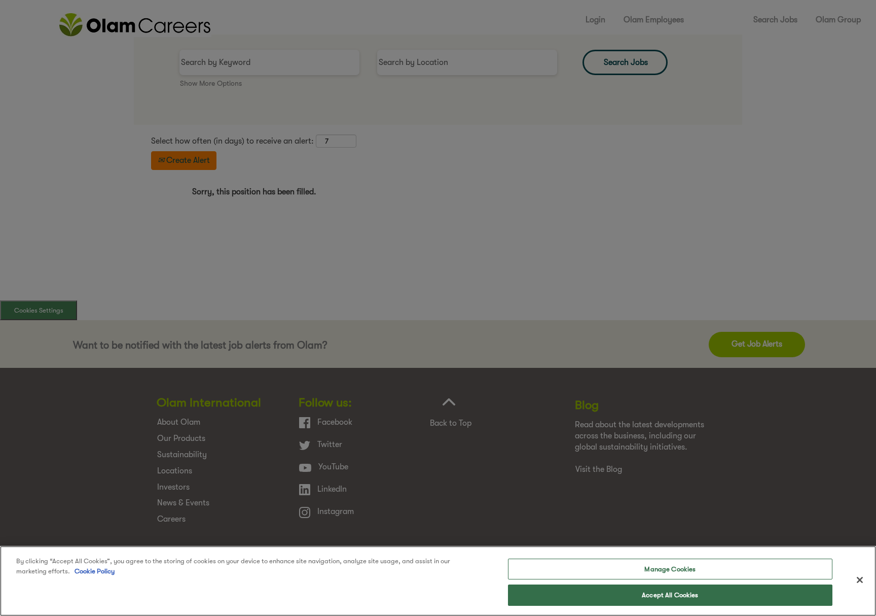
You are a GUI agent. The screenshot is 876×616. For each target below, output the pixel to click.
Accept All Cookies (670, 595)
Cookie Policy (95, 570)
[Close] (860, 580)
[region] (438, 581)
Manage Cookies (670, 569)
